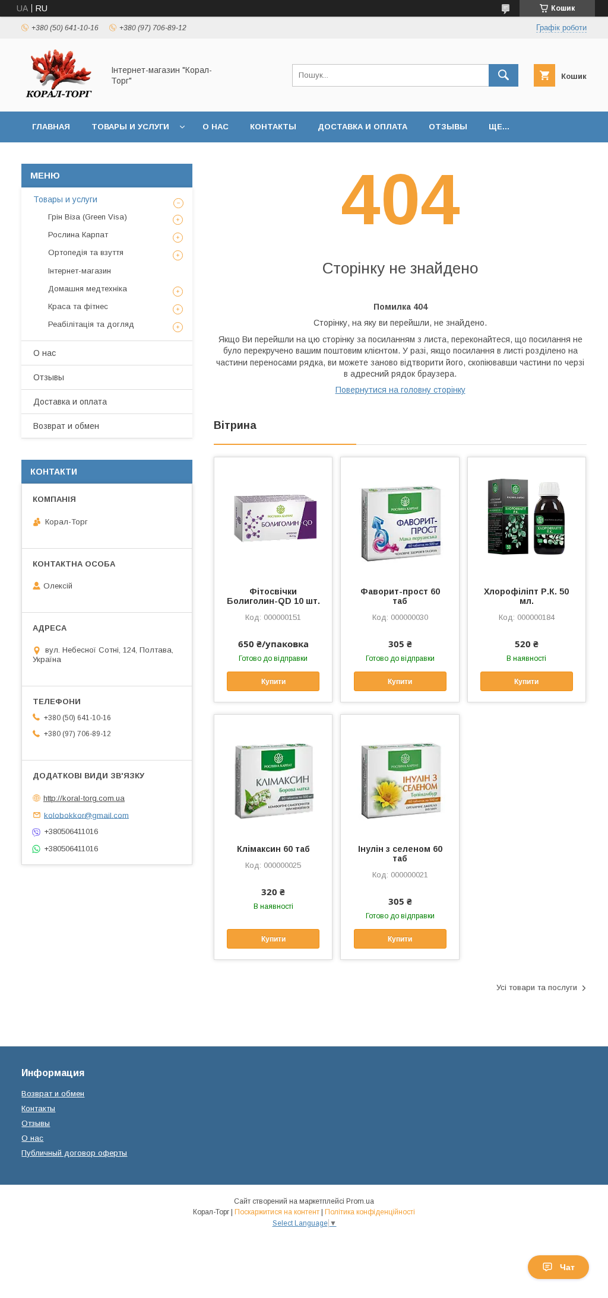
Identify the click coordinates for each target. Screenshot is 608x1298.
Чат (567, 1267)
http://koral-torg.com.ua (84, 798)
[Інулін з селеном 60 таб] (399, 774)
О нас (215, 126)
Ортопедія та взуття (86, 252)
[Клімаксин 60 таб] (273, 774)
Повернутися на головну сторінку (400, 390)
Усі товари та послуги (536, 987)
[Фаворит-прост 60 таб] (399, 516)
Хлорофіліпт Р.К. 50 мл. (526, 596)
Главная (51, 126)
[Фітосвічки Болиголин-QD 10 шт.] (273, 516)
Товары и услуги (130, 126)
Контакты (273, 126)
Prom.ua (360, 1201)
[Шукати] (503, 75)
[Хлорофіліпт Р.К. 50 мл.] (526, 516)
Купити (273, 681)
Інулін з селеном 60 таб (400, 853)
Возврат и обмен (66, 426)
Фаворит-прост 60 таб (400, 596)
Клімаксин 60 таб (273, 849)
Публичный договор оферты (74, 1153)
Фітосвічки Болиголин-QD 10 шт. (273, 596)
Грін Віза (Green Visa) (87, 216)
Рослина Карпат (78, 234)
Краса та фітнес (78, 306)
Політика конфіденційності (370, 1212)
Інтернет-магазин (79, 270)
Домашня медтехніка (87, 288)
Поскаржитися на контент (277, 1212)
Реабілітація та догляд (91, 324)
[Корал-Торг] (59, 96)
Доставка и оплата (362, 126)
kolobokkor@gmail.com (86, 814)
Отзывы (448, 126)
